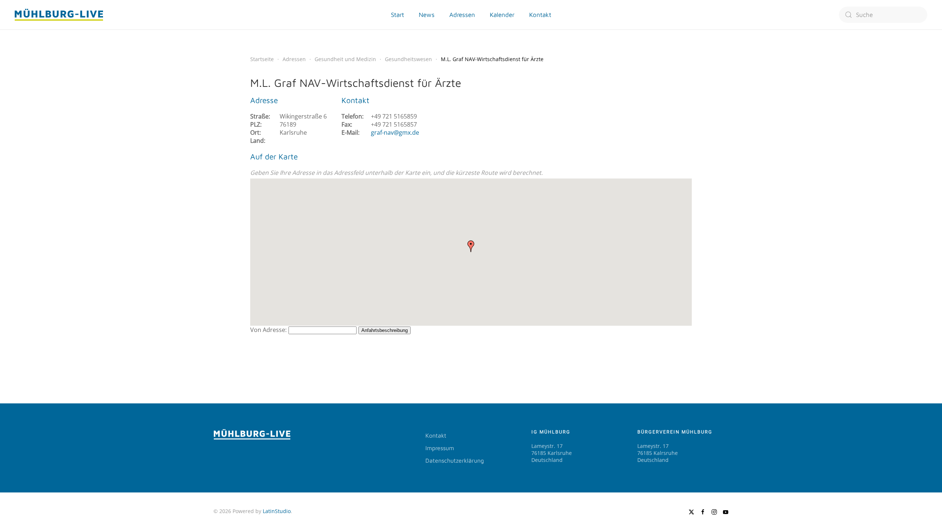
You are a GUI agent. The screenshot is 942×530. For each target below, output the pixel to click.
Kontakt (435, 435)
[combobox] (883, 15)
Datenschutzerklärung (454, 460)
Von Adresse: (268, 330)
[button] (471, 246)
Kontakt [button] (540, 14)
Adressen (462, 14)
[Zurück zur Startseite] (59, 14)
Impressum (439, 448)
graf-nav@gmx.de (395, 132)
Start (397, 14)
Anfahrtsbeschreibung (384, 330)
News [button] (427, 14)
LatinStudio (277, 511)
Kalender (502, 14)
